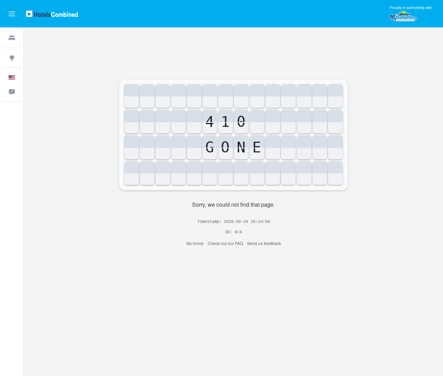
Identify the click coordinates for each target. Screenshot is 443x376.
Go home (195, 243)
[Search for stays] (12, 38)
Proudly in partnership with (411, 7)
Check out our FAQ (225, 243)
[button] (11, 13)
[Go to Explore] (12, 58)
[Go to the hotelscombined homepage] (52, 13)
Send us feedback (264, 243)
